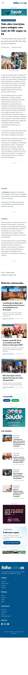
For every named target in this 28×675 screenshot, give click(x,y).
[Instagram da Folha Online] (5, 624)
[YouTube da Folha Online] (8, 624)
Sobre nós (3, 609)
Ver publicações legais (11, 542)
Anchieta (3, 585)
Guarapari (3, 581)
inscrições (6, 192)
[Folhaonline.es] (20, 3)
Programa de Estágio (7, 275)
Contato (3, 614)
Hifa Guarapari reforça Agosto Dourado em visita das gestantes (13, 378)
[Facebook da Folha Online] (2, 624)
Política (3, 595)
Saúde (2, 599)
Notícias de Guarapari (8, 20)
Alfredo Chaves (5, 583)
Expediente (4, 611)
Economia (3, 597)
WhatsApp (15, 400)
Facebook (6, 400)
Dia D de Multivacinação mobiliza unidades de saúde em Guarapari (18, 493)
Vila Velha (3, 587)
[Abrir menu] (2, 2)
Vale (15, 275)
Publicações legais (5, 616)
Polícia (2, 601)
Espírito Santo (10, 272)
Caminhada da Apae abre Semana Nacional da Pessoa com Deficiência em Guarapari (19, 443)
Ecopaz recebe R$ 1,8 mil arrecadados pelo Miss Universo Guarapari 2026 (13, 343)
